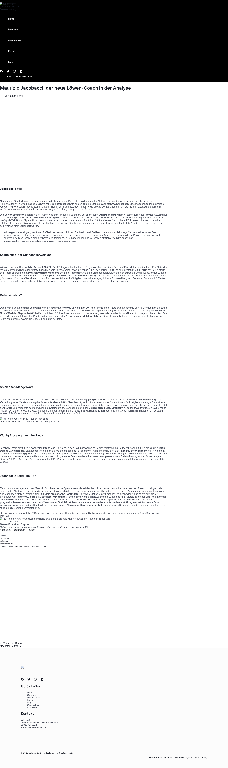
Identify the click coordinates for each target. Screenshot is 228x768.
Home (11, 18)
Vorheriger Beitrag (11, 643)
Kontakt (12, 51)
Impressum (32, 707)
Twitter (31, 530)
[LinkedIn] (21, 72)
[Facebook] (1, 72)
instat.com (4, 541)
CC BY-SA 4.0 (43, 546)
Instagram (19, 530)
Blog (10, 62)
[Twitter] (8, 72)
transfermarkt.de (6, 544)
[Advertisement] (84, 145)
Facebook (5, 530)
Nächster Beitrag (11, 646)
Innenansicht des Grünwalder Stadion (23, 546)
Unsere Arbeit (15, 40)
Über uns (13, 29)
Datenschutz (33, 705)
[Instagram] (14, 72)
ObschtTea (4, 546)
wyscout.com (5, 538)
